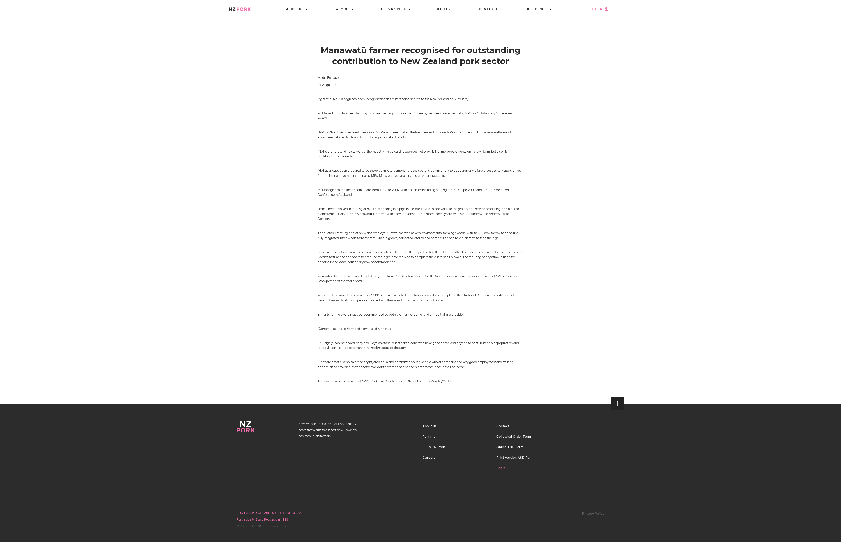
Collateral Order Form (513, 436)
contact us (490, 9)
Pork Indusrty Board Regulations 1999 (262, 519)
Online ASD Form (509, 447)
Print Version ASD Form (515, 457)
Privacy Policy (593, 513)
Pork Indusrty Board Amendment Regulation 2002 (270, 512)
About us (430, 426)
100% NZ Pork (434, 447)
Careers (429, 457)
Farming (429, 436)
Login (500, 468)
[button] (297, 9)
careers (445, 9)
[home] (240, 9)
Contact (502, 426)
